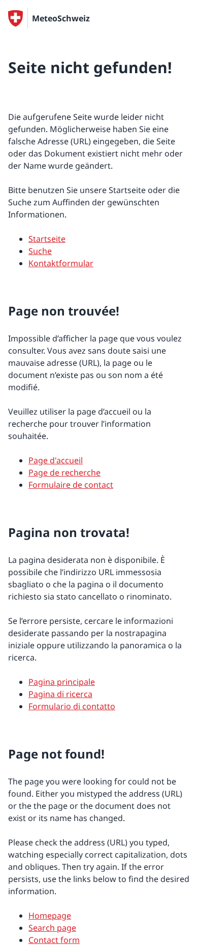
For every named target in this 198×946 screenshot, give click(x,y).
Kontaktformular (60, 263)
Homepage (49, 915)
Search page (52, 927)
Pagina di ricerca (60, 694)
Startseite (46, 238)
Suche (40, 251)
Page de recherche (64, 472)
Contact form (54, 939)
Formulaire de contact (70, 484)
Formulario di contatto (71, 706)
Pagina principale (61, 681)
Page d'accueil (55, 460)
